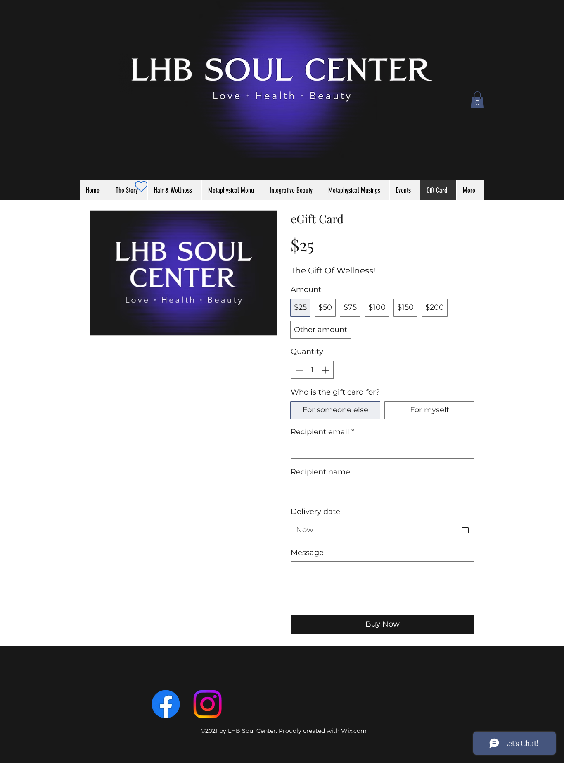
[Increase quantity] (326, 369)
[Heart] (141, 186)
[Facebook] (166, 704)
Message (307, 552)
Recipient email (322, 431)
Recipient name (320, 471)
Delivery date (315, 511)
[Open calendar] (465, 530)
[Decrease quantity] (298, 369)
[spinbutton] (312, 369)
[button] (477, 99)
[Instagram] (207, 704)
